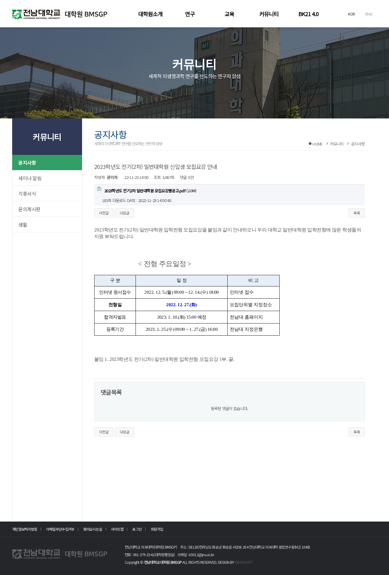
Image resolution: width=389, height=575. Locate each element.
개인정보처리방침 (24, 529)
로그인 (137, 529)
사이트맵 (117, 529)
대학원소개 (150, 14)
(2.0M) (150, 190)
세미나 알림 (29, 178)
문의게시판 (29, 209)
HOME (317, 144)
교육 (229, 14)
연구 (190, 14)
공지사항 (27, 162)
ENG (368, 14)
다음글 (124, 212)
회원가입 (157, 529)
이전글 (103, 212)
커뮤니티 (269, 14)
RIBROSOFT (244, 562)
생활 (22, 224)
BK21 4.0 (308, 14)
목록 (356, 212)
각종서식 (27, 193)
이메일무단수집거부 (60, 529)
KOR (351, 14)
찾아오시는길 (92, 529)
